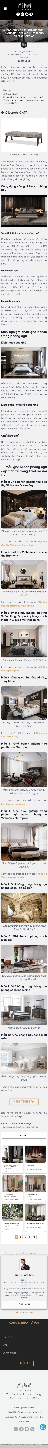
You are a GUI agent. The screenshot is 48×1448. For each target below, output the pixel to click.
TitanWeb (45, 1445)
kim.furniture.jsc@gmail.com (27, 1412)
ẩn (15, 91)
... (25, 1237)
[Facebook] (19, 1304)
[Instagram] (22, 1304)
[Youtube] (29, 1304)
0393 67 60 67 (28, 1408)
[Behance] (26, 1304)
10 (34, 1237)
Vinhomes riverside (34, 552)
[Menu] (5, 8)
